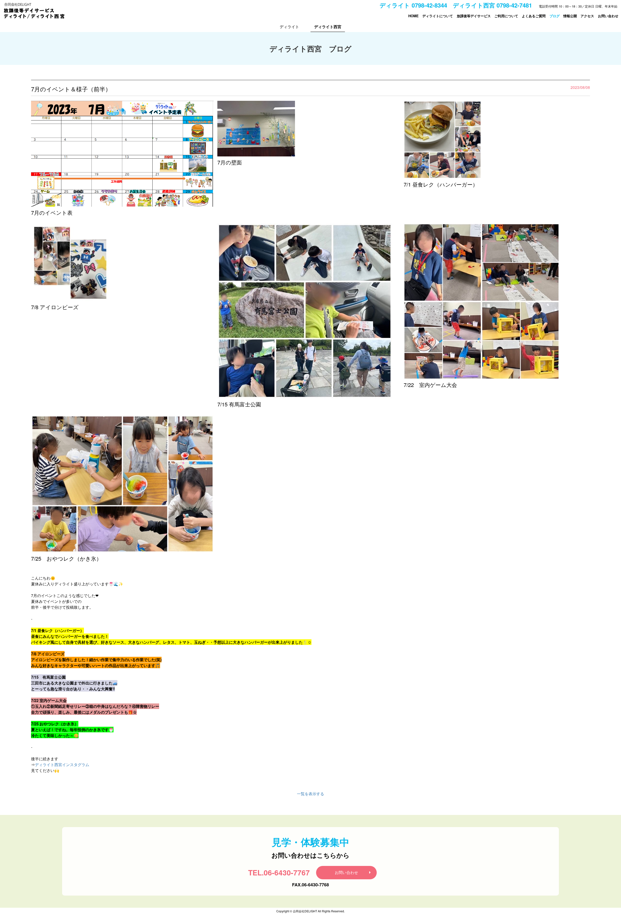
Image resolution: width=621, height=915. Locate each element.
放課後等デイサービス (474, 15)
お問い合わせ (608, 15)
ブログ (554, 15)
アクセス (587, 15)
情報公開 (570, 15)
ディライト (289, 26)
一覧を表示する (310, 793)
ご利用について (506, 15)
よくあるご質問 (534, 15)
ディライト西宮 (327, 26)
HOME (413, 15)
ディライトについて (437, 15)
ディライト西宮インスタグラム (62, 764)
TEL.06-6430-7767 (279, 872)
